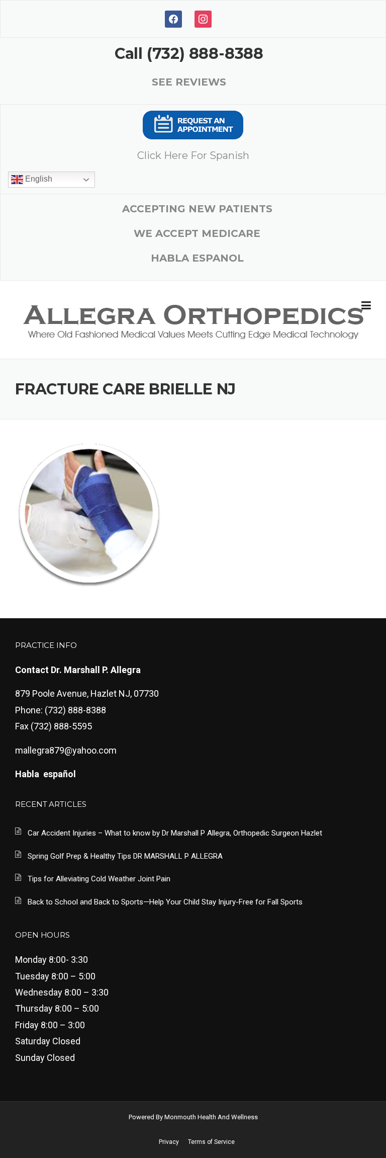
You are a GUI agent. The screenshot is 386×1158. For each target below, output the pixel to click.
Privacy (169, 1142)
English (37, 179)
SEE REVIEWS (189, 82)
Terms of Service (211, 1142)
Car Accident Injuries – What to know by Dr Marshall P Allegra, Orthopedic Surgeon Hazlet (175, 833)
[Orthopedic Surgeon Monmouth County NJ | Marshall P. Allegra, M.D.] (192, 320)
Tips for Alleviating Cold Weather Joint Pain (99, 878)
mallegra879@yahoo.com (66, 750)
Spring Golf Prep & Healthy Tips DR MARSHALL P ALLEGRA (125, 856)
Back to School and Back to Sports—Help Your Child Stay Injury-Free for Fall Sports (165, 901)
